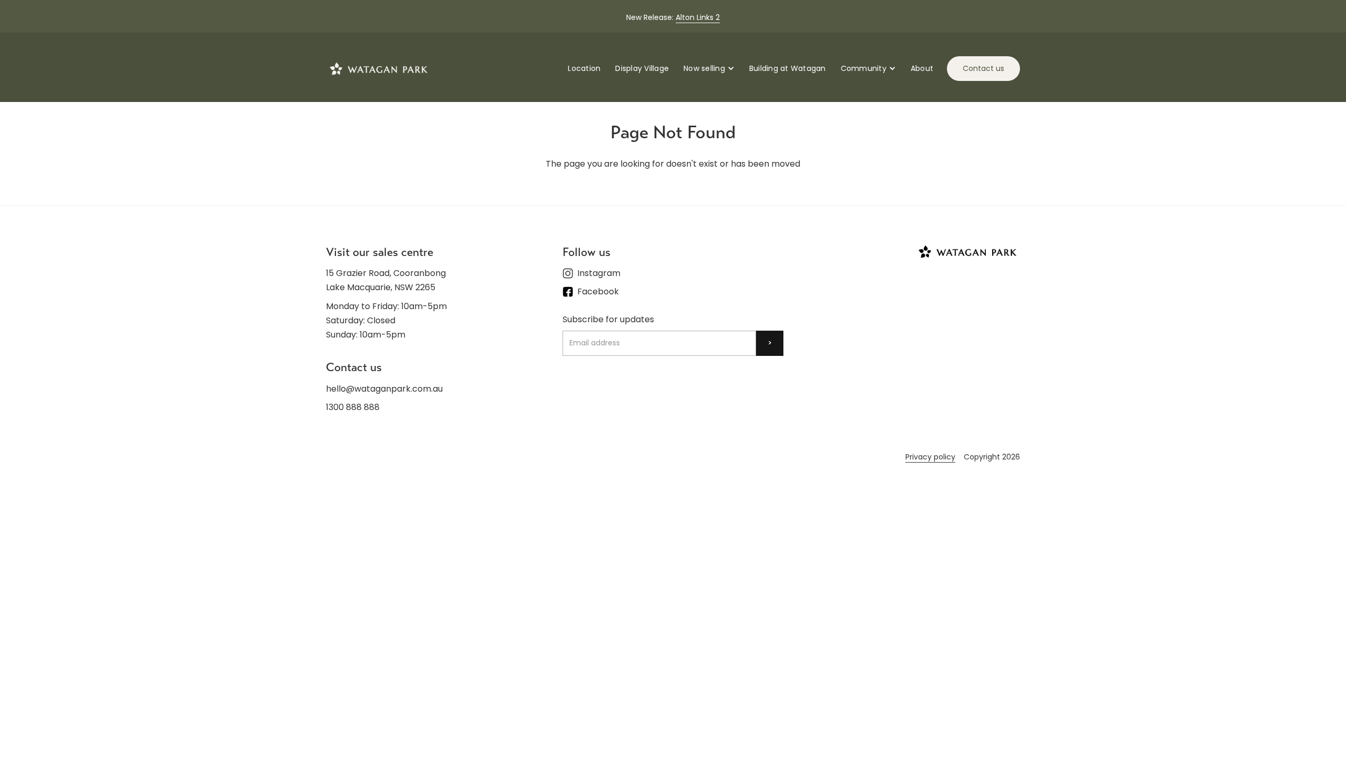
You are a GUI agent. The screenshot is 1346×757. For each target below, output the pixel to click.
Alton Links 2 (698, 17)
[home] (378, 68)
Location (584, 68)
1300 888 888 (353, 407)
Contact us (983, 68)
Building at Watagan (787, 68)
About (922, 68)
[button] (709, 68)
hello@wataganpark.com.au (384, 389)
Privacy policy (930, 457)
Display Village (642, 68)
